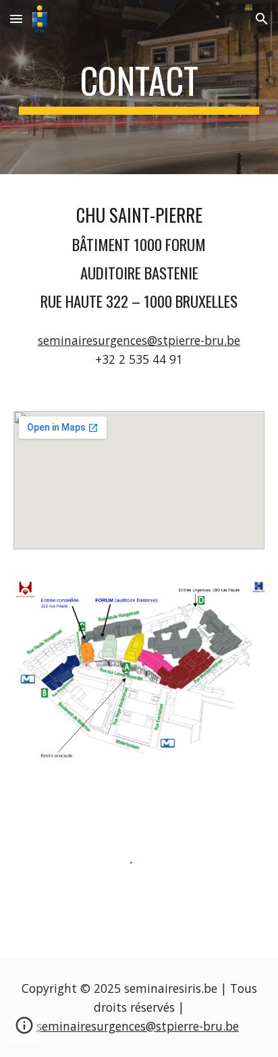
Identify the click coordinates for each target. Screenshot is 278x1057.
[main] (139, 87)
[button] (16, 18)
